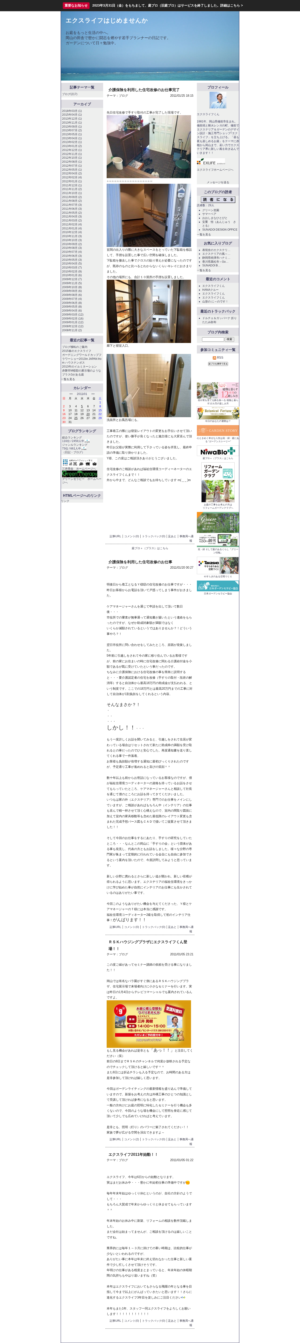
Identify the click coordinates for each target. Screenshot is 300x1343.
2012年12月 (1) (72, 150)
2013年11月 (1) (72, 122)
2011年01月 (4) (72, 228)
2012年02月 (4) (72, 177)
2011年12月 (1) (72, 185)
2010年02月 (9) (72, 271)
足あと (172, 536)
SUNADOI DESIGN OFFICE (219, 229)
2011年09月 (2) (72, 197)
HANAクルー (210, 289)
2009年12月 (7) (72, 279)
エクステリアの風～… (216, 253)
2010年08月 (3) (72, 248)
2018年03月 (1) (72, 111)
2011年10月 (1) (72, 193)
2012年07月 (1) (72, 165)
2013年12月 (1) (72, 118)
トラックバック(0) (153, 536)
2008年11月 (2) (72, 330)
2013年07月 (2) (72, 130)
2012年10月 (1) (72, 157)
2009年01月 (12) (72, 322)
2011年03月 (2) (72, 220)
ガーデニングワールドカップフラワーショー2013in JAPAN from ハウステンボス (81, 358)
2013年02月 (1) (72, 142)
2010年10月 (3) (72, 240)
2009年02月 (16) (72, 318)
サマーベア (209, 214)
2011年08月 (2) (72, 200)
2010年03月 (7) (72, 267)
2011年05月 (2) (72, 212)
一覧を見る (68, 379)
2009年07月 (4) (72, 299)
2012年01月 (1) (72, 181)
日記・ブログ (73, 452)
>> (93, 394)
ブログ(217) (69, 94)
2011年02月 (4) (72, 224)
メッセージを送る (218, 182)
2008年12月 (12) (72, 326)
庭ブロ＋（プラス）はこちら (150, 548)
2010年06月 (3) (72, 256)
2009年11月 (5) (72, 283)
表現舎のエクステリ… (216, 250)
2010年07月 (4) (72, 252)
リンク (65, 501)
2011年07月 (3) (72, 204)
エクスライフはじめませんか (107, 20)
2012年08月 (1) (72, 161)
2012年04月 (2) (72, 173)
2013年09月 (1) (72, 126)
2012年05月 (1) (72, 169)
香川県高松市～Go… (215, 261)
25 (76, 418)
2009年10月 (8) (72, 287)
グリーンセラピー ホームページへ (81, 480)
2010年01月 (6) (72, 275)
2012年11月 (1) (72, 154)
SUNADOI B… (211, 265)
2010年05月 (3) (72, 259)
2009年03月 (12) (72, 314)
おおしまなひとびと (215, 218)
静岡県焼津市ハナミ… (216, 257)
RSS (219, 357)
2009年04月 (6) (72, 310)
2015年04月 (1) (72, 114)
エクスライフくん (213, 285)
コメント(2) (131, 1139)
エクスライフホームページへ (215, 169)
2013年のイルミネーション (79, 366)
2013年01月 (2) (72, 146)
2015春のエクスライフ (76, 351)
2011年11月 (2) (72, 189)
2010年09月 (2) (72, 244)
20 (88, 414)
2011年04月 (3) (72, 216)
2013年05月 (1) (72, 134)
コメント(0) (131, 536)
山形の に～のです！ (215, 301)
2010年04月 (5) (72, 263)
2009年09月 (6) (72, 291)
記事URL (115, 536)
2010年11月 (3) (72, 236)
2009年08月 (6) (72, 295)
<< (71, 394)
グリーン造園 (210, 210)
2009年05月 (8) (72, 306)
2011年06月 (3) (72, 208)
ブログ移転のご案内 (74, 347)
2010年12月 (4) (72, 232)
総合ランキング (72, 437)
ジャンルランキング (74, 444)
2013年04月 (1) (72, 138)
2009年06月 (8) (72, 303)
